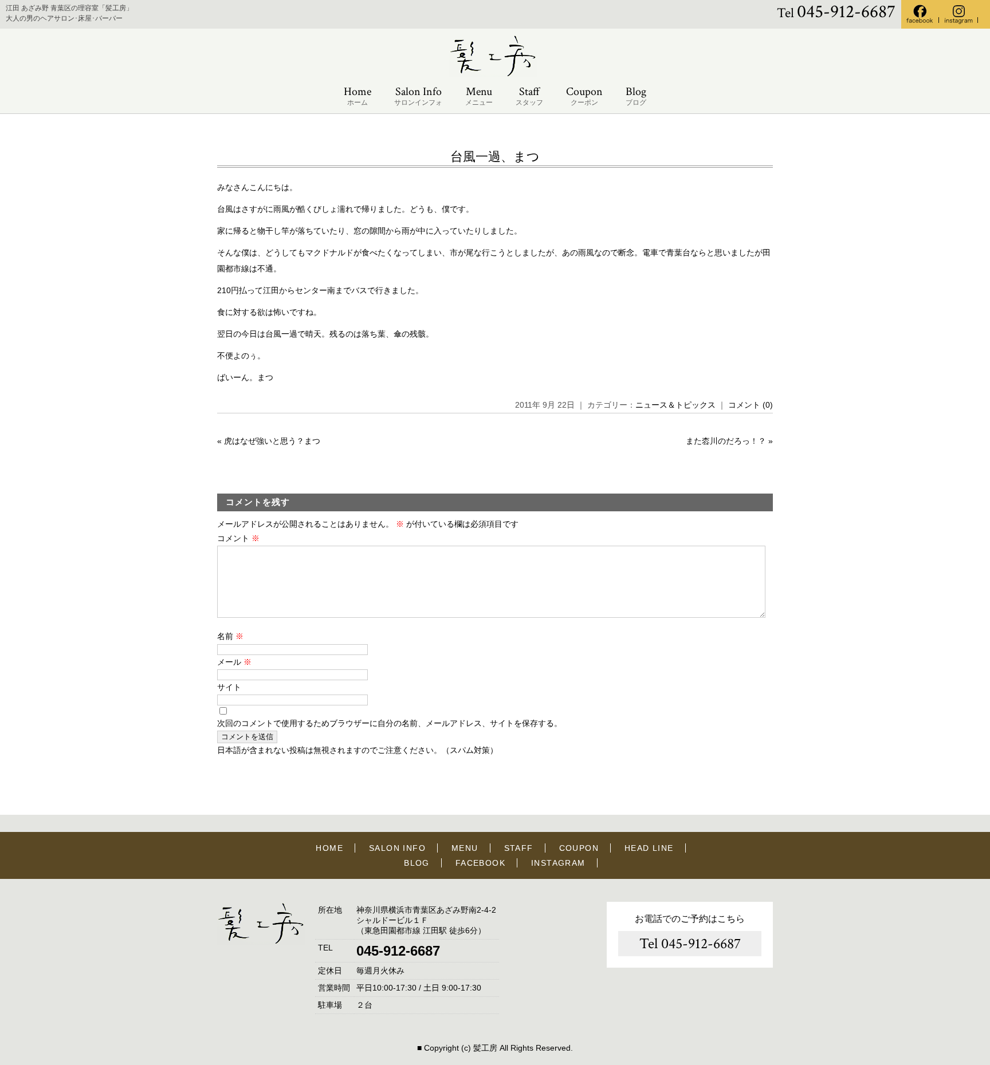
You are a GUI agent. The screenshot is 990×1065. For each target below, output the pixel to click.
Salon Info (418, 95)
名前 (230, 636)
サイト (229, 687)
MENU (464, 848)
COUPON (579, 848)
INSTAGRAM (558, 862)
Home (357, 95)
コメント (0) (750, 404)
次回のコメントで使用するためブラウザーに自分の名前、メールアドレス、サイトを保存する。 (389, 723)
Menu (479, 95)
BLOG (417, 862)
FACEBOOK (480, 862)
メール (234, 661)
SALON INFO (397, 848)
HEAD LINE (649, 848)
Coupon (584, 95)
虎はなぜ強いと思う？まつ (272, 440)
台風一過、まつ (495, 156)
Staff (529, 95)
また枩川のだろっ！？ (726, 440)
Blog (636, 95)
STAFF (518, 848)
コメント (238, 538)
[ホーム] (495, 75)
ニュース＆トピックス (675, 404)
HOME (329, 848)
